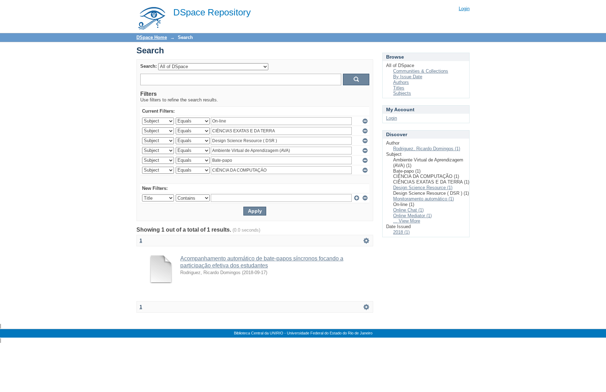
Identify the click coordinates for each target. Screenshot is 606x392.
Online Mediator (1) (412, 215)
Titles (398, 88)
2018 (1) (401, 232)
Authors (401, 82)
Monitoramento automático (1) (423, 198)
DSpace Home (151, 37)
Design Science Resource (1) (422, 187)
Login (464, 8)
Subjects (402, 93)
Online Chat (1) (408, 210)
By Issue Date (407, 76)
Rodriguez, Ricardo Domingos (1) (426, 148)
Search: (148, 66)
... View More (406, 221)
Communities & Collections (420, 71)
